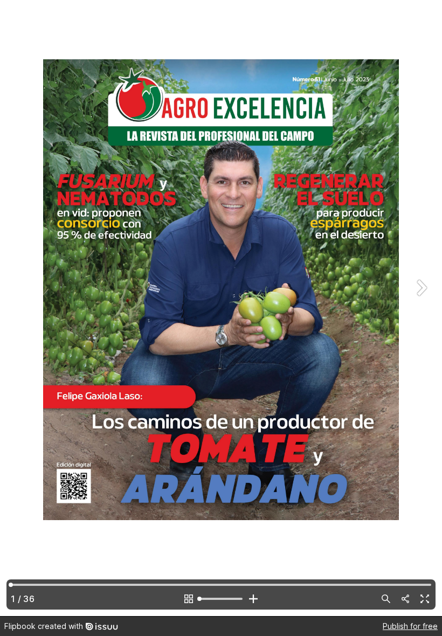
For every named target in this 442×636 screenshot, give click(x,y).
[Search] (386, 598)
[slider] (221, 598)
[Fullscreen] (424, 598)
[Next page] (420, 308)
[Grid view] (188, 598)
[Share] (405, 598)
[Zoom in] (253, 598)
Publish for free (410, 626)
